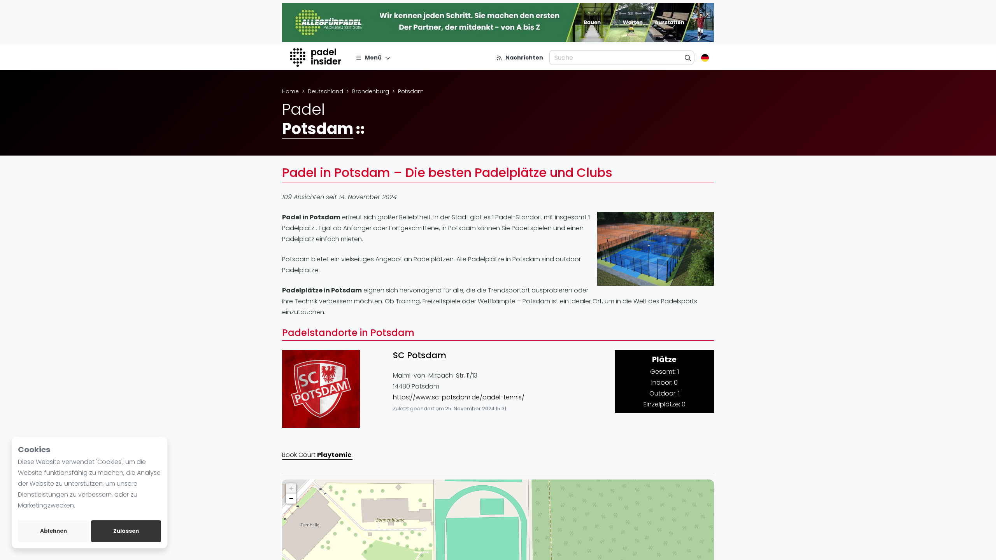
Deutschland (325, 91)
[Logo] (316, 57)
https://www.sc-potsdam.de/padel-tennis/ (458, 397)
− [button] (291, 498)
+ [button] (291, 488)
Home (290, 91)
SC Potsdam (419, 355)
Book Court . (317, 454)
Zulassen (126, 531)
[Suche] (688, 57)
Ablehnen (53, 531)
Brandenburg (370, 91)
